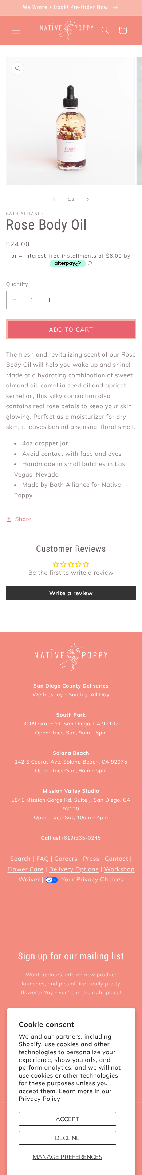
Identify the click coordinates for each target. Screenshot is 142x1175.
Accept (67, 1119)
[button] (16, 30)
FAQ (42, 859)
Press (91, 859)
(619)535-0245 (81, 838)
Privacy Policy (39, 1099)
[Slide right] (88, 199)
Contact (116, 859)
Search (20, 859)
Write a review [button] (71, 593)
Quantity (17, 284)
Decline (67, 1138)
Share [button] (23, 518)
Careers (66, 859)
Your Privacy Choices (92, 879)
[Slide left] (54, 199)
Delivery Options (74, 869)
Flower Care (26, 869)
